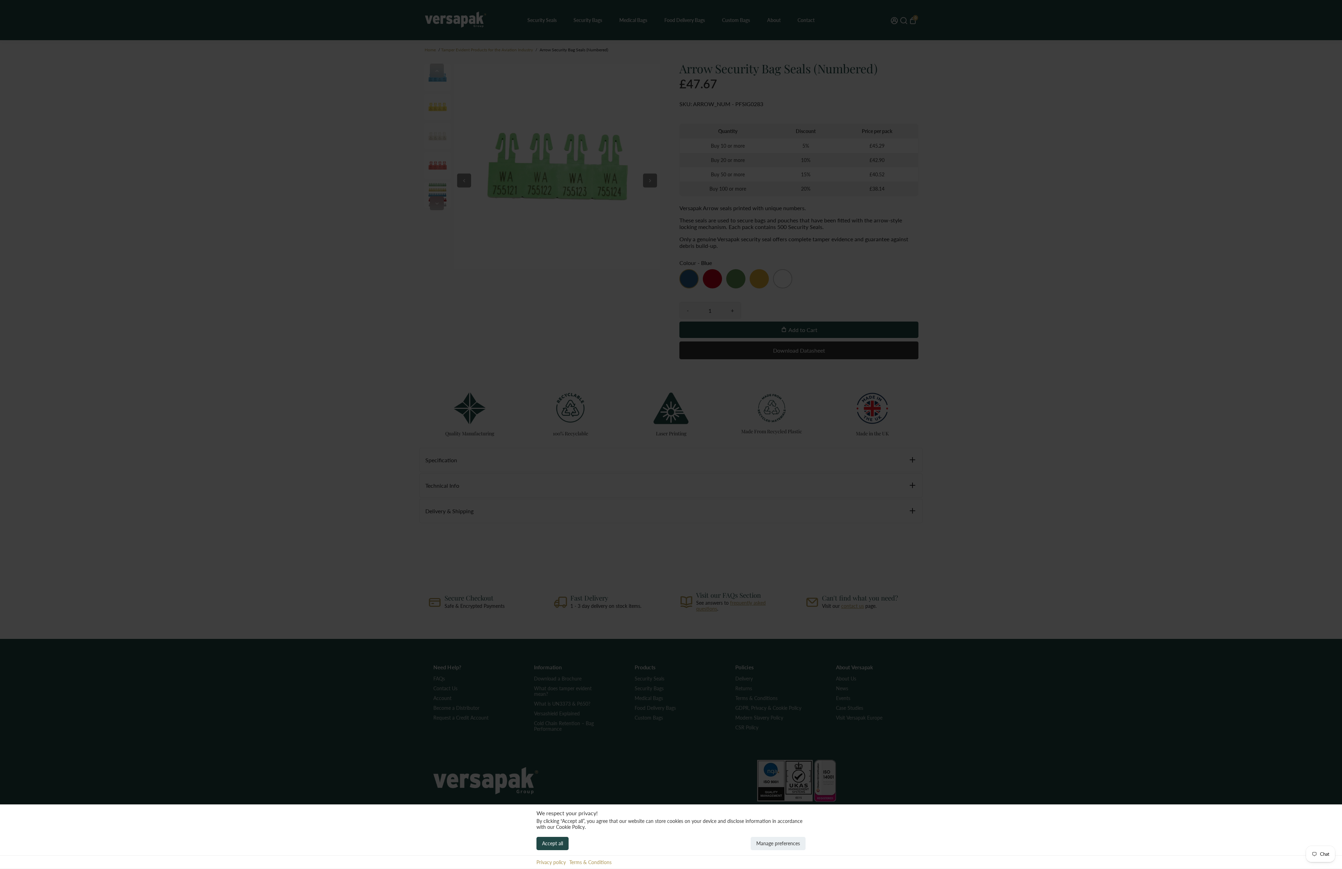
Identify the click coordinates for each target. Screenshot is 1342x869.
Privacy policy (551, 862)
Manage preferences (778, 843)
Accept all (552, 843)
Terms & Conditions (590, 862)
